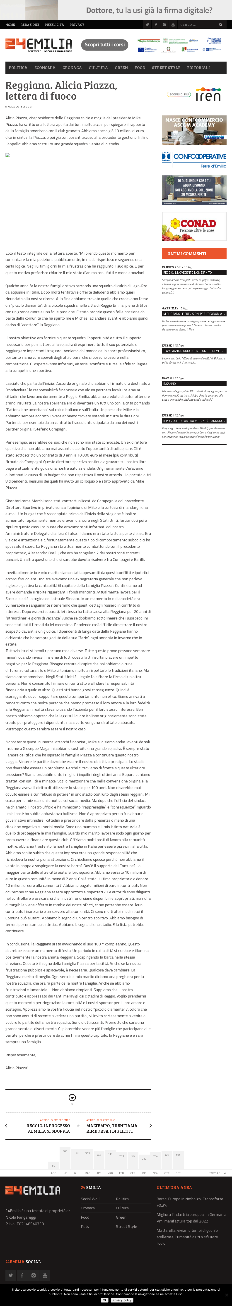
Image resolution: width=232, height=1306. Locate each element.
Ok (105, 1300)
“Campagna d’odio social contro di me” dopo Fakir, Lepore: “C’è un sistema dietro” (195, 351)
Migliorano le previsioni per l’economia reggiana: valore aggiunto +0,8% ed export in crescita (195, 313)
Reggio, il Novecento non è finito (187, 272)
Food (140, 67)
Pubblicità (54, 24)
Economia (45, 67)
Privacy (77, 24)
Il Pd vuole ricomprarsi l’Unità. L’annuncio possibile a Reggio (195, 421)
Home (10, 24)
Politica (18, 67)
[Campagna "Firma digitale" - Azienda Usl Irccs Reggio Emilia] (149, 53)
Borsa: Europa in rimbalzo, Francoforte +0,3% (190, 1202)
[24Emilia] (38, 45)
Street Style (166, 67)
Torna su (215, 1173)
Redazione (29, 24)
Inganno (169, 383)
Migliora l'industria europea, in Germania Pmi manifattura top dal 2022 (191, 1217)
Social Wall (90, 1199)
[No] (226, 1295)
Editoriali (198, 67)
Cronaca (72, 67)
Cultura (98, 67)
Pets (85, 1226)
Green (121, 67)
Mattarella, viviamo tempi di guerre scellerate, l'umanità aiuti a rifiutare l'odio (187, 1236)
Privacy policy (122, 1300)
